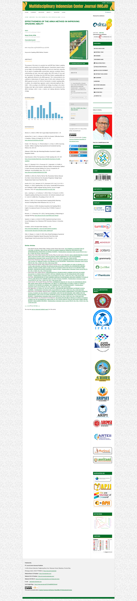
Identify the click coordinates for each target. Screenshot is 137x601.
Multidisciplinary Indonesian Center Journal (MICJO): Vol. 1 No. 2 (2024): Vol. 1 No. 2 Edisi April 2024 (59, 289)
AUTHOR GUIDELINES (100, 85)
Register (56, 12)
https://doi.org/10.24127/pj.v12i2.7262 (45, 189)
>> (39, 305)
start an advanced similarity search (40, 309)
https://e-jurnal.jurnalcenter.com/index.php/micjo (47, 579)
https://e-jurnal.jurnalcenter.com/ (46, 576)
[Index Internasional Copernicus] (102, 38)
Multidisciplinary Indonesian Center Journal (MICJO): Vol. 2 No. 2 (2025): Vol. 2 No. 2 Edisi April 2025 (59, 296)
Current (33, 12)
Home (26, 12)
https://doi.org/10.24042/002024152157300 (36, 172)
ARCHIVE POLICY (99, 88)
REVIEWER (97, 55)
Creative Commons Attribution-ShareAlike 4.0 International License (77, 139)
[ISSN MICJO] (102, 177)
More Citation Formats (77, 97)
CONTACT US (98, 95)
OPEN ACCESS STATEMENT (101, 70)
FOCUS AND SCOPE (99, 48)
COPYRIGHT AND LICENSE (101, 74)
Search (108, 12)
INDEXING (97, 81)
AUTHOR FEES (98, 92)
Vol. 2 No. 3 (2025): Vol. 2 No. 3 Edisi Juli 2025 (48, 17)
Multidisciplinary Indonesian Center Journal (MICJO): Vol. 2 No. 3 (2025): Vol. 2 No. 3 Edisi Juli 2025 (52, 258)
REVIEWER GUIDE (99, 59)
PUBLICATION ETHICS (100, 63)
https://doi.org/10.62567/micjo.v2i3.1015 (38, 47)
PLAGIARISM (98, 77)
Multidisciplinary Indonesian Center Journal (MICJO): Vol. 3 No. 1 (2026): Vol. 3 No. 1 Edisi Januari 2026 (58, 275)
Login (63, 12)
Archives (41, 12)
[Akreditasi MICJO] (102, 29)
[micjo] (102, 158)
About (49, 12)
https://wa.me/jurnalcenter (49, 571)
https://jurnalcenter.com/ (45, 573)
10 (36, 305)
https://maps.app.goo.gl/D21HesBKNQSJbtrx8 (45, 584)
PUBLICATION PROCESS (101, 66)
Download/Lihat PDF (78, 63)
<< (25, 305)
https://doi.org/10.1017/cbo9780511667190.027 (47, 215)
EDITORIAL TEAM (99, 52)
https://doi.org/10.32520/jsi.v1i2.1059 (34, 140)
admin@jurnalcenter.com (35, 581)
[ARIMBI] (102, 383)
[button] (73, 146)
